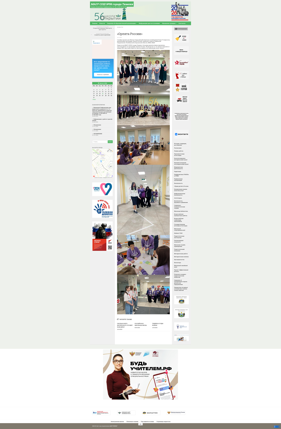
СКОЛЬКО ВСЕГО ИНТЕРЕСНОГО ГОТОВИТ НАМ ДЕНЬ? (125, 325)
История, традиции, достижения (180, 144)
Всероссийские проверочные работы (180, 214)
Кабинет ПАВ (178, 233)
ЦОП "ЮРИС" (113, 426)
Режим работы (178, 151)
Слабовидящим (182, 28)
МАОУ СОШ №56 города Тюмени (112, 4)
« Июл (94, 99)
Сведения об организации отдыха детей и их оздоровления (180, 282)
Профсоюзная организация (178, 179)
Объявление (97, 125)
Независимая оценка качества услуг (180, 189)
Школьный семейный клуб (181, 266)
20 (102, 93)
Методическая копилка (181, 256)
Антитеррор (178, 198)
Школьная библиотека (181, 211)
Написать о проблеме (103, 74)
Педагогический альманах (179, 250)
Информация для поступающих (149, 23)
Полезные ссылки (132, 421)
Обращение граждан (168, 23)
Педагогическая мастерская (179, 236)
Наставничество (179, 259)
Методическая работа (181, 253)
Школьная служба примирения (179, 245)
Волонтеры (177, 262)
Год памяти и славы (147, 421)
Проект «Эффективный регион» (181, 270)
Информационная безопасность (179, 194)
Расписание (177, 148)
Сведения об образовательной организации (121, 23)
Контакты (182, 23)
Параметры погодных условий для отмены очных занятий (181, 289)
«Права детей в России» (181, 186)
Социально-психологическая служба (179, 207)
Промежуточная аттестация (179, 154)
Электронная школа (117, 421)
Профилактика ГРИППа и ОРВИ (181, 175)
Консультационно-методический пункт (180, 159)
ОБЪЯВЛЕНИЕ (98, 133)
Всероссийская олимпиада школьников (178, 220)
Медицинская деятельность (178, 167)
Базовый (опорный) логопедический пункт (181, 163)
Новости (102, 23)
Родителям (177, 171)
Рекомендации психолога (178, 241)
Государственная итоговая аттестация (180, 225)
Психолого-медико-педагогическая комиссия (180, 276)
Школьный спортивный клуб (179, 229)
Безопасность (178, 183)
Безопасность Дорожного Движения (181, 201)
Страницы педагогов (163, 421)
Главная (94, 23)
